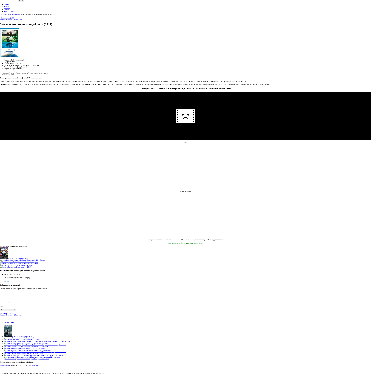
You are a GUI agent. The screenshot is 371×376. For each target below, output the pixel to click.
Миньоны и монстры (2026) (28, 263)
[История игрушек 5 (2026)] (7, 265)
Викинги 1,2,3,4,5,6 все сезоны (22, 336)
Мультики (7, 9)
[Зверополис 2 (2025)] (8, 267)
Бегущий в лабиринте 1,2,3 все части (54, 345)
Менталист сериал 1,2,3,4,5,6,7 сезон (36, 343)
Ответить (6, 281)
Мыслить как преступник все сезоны (53, 352)
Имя (1, 306)
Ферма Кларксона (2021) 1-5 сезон (33, 260)
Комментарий (5, 303)
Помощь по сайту (33, 365)
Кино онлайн (4, 365)
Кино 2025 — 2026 (10, 11)
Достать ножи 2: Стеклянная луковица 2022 (36, 350)
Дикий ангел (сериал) (40, 338)
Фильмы (6, 6)
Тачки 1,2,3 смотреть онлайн (35, 348)
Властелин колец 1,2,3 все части (49, 357)
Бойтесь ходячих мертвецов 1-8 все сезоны (49, 355)
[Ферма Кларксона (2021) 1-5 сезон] (11, 260)
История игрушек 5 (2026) (23, 265)
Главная (6, 4)
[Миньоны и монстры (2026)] (9, 263)
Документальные (13, 14)
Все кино (3, 14)
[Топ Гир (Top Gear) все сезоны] (4, 258)
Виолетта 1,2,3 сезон (33, 339)
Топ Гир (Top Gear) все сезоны (18, 258)
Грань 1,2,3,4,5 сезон (41, 346)
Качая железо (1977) (7, 18)
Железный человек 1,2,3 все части (11, 19)
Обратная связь (9, 322)
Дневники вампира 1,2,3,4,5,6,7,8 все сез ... (57, 341)
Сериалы (7, 8)
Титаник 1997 (38, 353)
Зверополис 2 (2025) (24, 267)
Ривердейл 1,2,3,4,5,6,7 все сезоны (38, 359)
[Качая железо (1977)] (12, 262)
